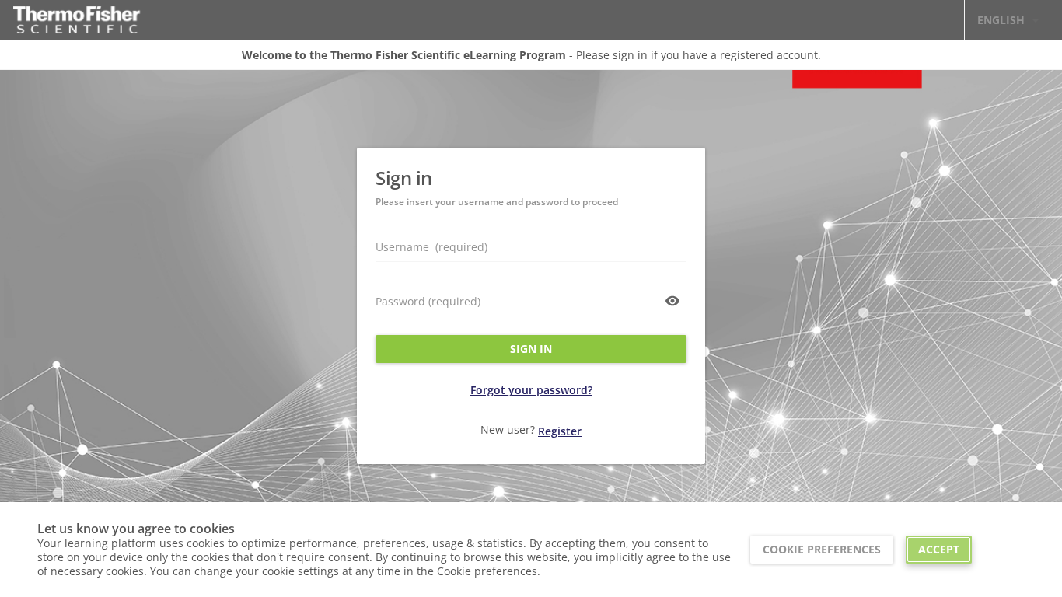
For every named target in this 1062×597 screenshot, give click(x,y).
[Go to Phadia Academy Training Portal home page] (76, 19)
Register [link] (560, 431)
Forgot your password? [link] (531, 389)
